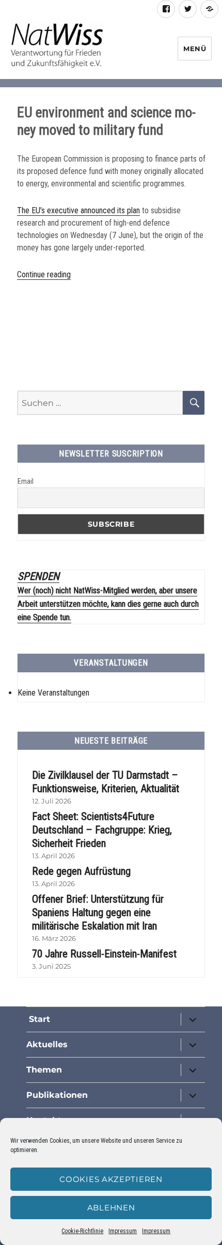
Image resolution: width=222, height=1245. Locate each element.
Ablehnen (111, 1207)
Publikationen (57, 1095)
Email (26, 481)
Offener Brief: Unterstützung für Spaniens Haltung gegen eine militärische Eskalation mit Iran (98, 912)
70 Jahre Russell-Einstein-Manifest (104, 954)
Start (38, 1019)
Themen (44, 1070)
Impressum (122, 1231)
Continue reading (44, 274)
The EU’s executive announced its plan (78, 210)
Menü (194, 48)
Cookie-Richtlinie (82, 1231)
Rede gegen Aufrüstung (81, 871)
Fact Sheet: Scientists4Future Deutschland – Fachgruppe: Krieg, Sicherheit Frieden (102, 829)
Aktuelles (47, 1044)
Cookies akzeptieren (110, 1179)
